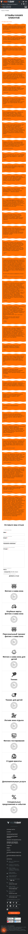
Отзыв (5, 549)
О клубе (9, 831)
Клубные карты (11, 829)
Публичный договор (12, 834)
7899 (26, 1)
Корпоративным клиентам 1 (14, 853)
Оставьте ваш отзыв (7, 21)
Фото (5, 569)
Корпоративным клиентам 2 (14, 856)
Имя (4, 532)
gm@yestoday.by (12, 876)
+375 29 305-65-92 (13, 888)
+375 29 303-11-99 (13, 897)
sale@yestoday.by (13, 873)
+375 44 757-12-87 (13, 893)
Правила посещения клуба (14, 839)
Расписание (19, 1)
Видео (8, 847)
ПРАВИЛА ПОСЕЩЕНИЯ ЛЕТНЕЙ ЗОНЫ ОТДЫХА (12, 843)
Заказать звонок (14, 912)
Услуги (8, 850)
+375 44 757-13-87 (13, 884)
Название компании (9, 543)
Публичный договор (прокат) (12, 837)
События (9, 845)
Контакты (9, 859)
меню (26, 6)
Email (5, 538)
